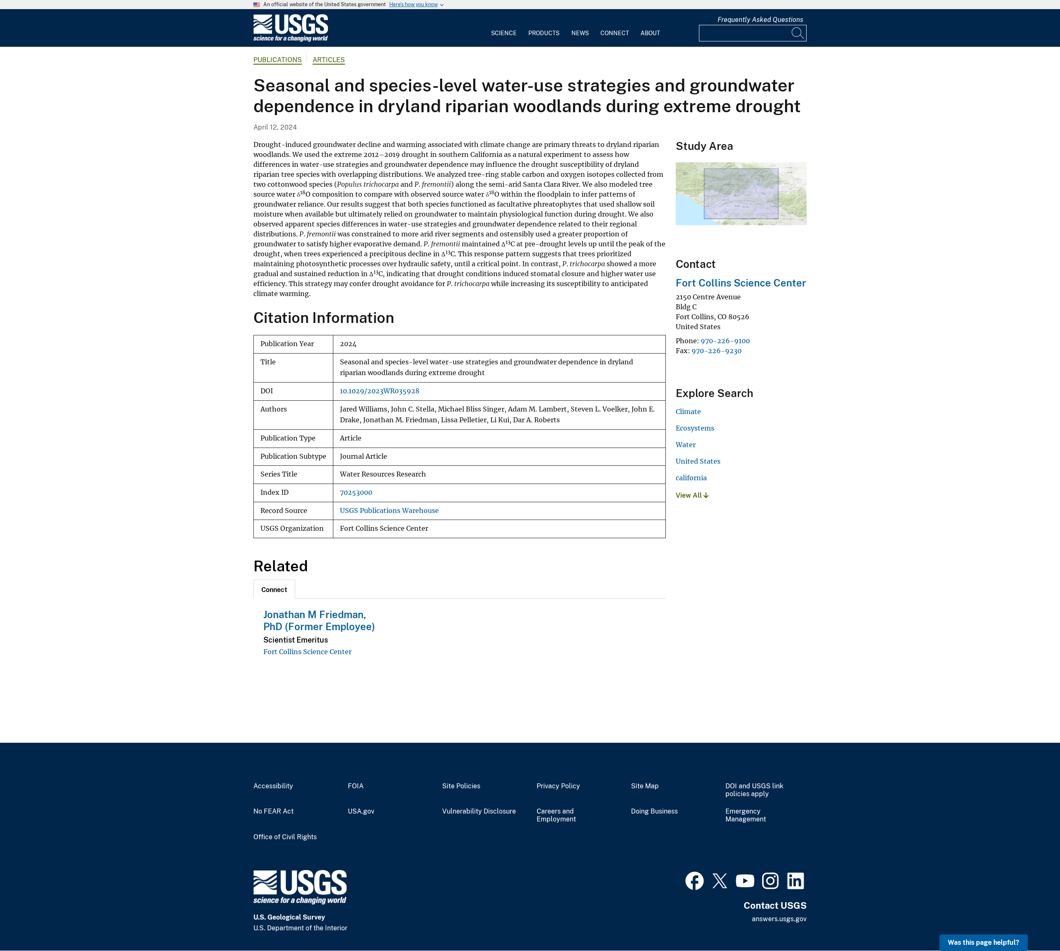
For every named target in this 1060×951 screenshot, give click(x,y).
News (580, 33)
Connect (614, 33)
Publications (277, 60)
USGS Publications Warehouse (389, 511)
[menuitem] (504, 28)
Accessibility (273, 786)
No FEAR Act (273, 811)
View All (689, 495)
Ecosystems (695, 428)
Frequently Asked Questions (760, 20)
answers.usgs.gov (779, 919)
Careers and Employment (556, 815)
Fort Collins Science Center (307, 652)
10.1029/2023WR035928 (379, 391)
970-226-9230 (716, 351)
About (650, 33)
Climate (688, 411)
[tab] (274, 589)
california (691, 478)
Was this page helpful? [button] (983, 942)
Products (543, 33)
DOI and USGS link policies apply (754, 790)
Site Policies (461, 786)
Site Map (645, 786)
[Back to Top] (1030, 921)
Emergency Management (745, 815)
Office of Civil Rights (285, 837)
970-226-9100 (725, 341)
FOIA (356, 786)
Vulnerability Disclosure (479, 811)
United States (698, 461)
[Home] (290, 40)
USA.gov (361, 811)
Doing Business (654, 811)
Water (686, 445)
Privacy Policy (558, 786)
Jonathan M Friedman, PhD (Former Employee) (319, 620)
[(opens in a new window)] (695, 880)
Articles (329, 60)
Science (504, 33)
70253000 (356, 492)
